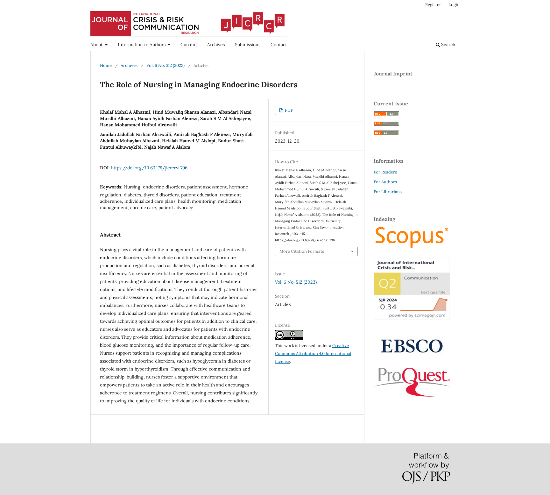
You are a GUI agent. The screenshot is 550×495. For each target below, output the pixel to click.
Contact (279, 44)
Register (433, 4)
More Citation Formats (301, 251)
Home (106, 65)
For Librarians (388, 191)
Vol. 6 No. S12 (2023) (165, 65)
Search (447, 44)
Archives (216, 44)
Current (188, 44)
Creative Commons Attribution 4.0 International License (313, 353)
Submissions (247, 44)
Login (454, 4)
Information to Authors (142, 44)
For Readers (385, 172)
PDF (288, 110)
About (97, 44)
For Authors (385, 182)
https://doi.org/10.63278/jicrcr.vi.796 (149, 168)
